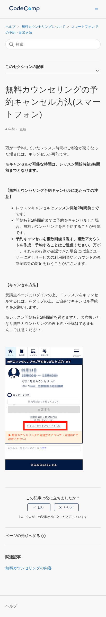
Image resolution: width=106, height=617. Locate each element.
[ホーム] (24, 12)
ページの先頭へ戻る (22, 535)
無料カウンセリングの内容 (28, 568)
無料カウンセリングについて (43, 27)
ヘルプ (10, 27)
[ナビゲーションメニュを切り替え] (96, 9)
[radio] (38, 507)
